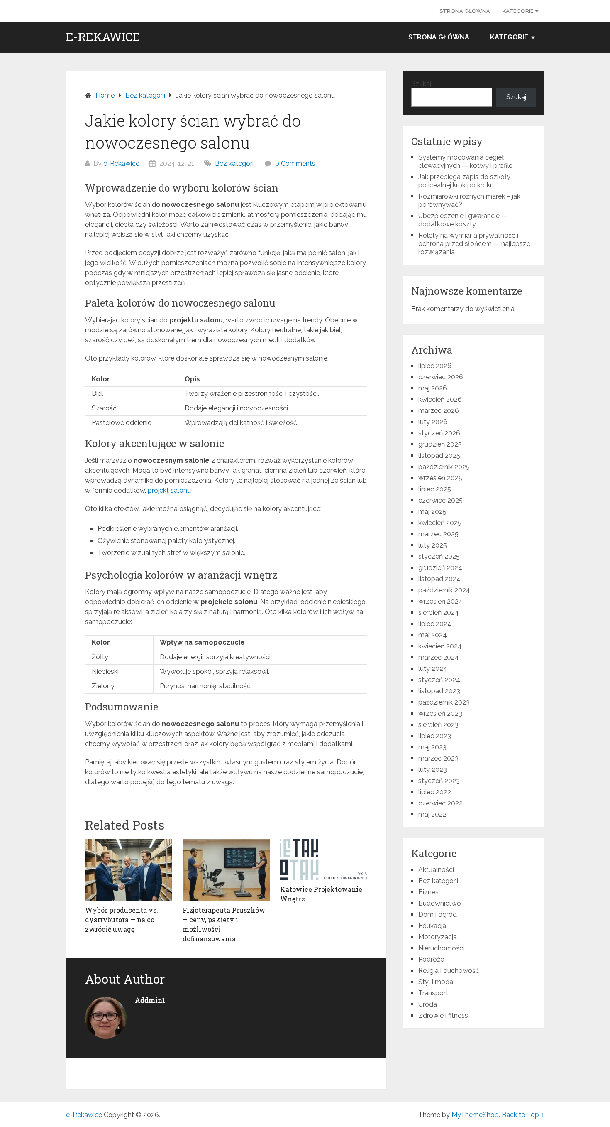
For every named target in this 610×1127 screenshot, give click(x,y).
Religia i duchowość (448, 971)
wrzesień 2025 (440, 478)
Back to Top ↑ (523, 1115)
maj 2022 (432, 814)
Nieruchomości (441, 948)
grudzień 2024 (440, 568)
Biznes (428, 892)
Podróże (431, 959)
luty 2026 (432, 422)
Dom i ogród (437, 914)
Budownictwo (439, 903)
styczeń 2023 (439, 781)
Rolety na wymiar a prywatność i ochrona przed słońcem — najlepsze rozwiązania (474, 243)
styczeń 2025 (439, 556)
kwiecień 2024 (440, 646)
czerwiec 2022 (440, 803)
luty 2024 (432, 669)
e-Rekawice (103, 37)
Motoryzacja (437, 937)
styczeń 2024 (439, 680)
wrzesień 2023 (440, 713)
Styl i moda (435, 982)
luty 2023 (432, 769)
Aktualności (436, 870)
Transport (433, 993)
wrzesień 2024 (440, 601)
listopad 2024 (439, 579)
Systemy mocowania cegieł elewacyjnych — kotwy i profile (465, 161)
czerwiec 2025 (440, 500)
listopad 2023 (439, 691)
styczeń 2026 (439, 433)
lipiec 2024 (434, 624)
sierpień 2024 (438, 612)
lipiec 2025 (434, 489)
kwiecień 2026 (440, 399)
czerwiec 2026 (440, 377)
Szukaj (421, 84)
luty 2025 (432, 545)
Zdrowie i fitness (443, 1015)
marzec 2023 (438, 758)
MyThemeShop (475, 1115)
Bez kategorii (235, 163)
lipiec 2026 (434, 366)
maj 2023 (432, 747)
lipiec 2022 (434, 792)
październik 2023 (444, 702)
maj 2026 (432, 388)
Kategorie (518, 11)
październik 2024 (444, 590)
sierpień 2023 (438, 725)
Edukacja (432, 926)
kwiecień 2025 (439, 523)
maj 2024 (432, 635)
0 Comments (295, 163)
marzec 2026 (438, 411)
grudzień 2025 (440, 444)
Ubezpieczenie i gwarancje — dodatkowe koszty (463, 220)
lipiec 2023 (434, 736)
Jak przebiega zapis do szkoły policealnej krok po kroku (464, 181)
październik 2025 (444, 467)
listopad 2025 (439, 455)
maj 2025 (432, 512)
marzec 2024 (438, 657)
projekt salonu (169, 490)
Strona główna (464, 11)
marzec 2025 (438, 534)
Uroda (427, 1004)
